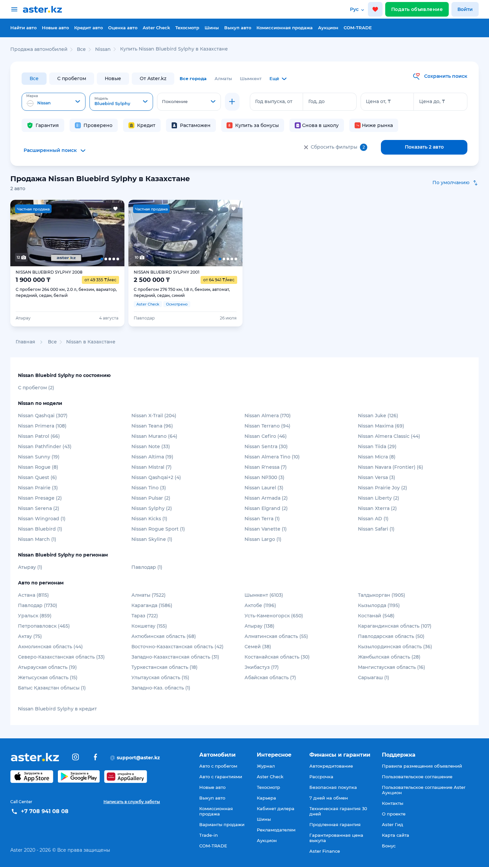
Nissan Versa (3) (376, 477)
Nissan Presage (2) (40, 498)
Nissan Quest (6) (37, 477)
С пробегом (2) (36, 388)
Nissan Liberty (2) (378, 498)
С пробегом (71, 78)
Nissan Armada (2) (266, 498)
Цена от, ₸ (378, 101)
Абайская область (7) (270, 678)
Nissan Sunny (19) (39, 457)
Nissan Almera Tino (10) (272, 457)
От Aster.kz (153, 78)
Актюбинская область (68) (163, 636)
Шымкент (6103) (263, 595)
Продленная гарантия (335, 824)
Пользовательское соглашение (417, 776)
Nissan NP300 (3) (264, 477)
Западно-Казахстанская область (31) (175, 657)
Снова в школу (320, 125)
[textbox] (54, 102)
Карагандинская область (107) (394, 626)
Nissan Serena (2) (38, 508)
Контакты (392, 803)
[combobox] (53, 102)
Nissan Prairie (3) (38, 488)
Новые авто (55, 27)
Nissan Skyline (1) (151, 539)
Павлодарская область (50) (391, 636)
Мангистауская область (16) (391, 667)
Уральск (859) (35, 616)
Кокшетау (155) (149, 626)
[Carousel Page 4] (90, 233)
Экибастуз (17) (261, 667)
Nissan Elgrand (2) (266, 508)
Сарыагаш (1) (373, 678)
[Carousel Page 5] (112, 233)
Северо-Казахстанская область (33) (61, 657)
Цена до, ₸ (432, 101)
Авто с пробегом (218, 766)
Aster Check (156, 27)
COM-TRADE (358, 27)
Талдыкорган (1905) (381, 595)
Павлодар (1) (146, 567)
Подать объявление (417, 9)
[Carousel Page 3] (67, 233)
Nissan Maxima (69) (381, 426)
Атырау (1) (30, 567)
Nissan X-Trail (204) (153, 416)
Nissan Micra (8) (377, 457)
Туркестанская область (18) (164, 667)
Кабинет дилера (275, 808)
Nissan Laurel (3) (263, 488)
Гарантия (47, 125)
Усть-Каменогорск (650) (273, 616)
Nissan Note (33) (150, 446)
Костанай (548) (376, 616)
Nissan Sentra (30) (266, 446)
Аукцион (328, 27)
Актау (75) (30, 636)
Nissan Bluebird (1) (40, 529)
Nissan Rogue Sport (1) (158, 529)
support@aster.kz (135, 757)
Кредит (146, 125)
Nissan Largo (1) (262, 539)
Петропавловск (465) (44, 626)
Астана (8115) (33, 595)
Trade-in (208, 835)
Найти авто (23, 27)
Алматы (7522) (148, 595)
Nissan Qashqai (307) (43, 416)
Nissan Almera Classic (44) (389, 436)
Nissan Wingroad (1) (42, 519)
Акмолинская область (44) (50, 647)
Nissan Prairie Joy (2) (382, 488)
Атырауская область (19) (47, 667)
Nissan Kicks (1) (149, 519)
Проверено (97, 125)
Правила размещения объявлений (422, 766)
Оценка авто (122, 27)
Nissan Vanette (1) (265, 529)
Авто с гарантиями (220, 776)
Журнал (266, 766)
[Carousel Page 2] (44, 233)
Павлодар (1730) (37, 605)
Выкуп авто (237, 27)
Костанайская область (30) (277, 657)
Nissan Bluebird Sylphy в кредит (57, 709)
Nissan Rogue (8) (38, 467)
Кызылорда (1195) (379, 605)
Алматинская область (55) (276, 636)
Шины (212, 27)
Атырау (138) (259, 626)
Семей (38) (257, 647)
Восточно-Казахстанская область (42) (177, 647)
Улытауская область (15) (160, 678)
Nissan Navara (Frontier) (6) (390, 467)
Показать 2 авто (424, 147)
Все (34, 78)
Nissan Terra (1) (262, 519)
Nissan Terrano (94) (267, 426)
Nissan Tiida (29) (377, 446)
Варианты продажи (221, 824)
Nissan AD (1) (373, 519)
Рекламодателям (276, 829)
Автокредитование (331, 766)
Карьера (266, 798)
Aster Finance (324, 851)
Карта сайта (395, 835)
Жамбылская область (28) (389, 657)
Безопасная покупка (333, 787)
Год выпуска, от (273, 101)
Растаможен (195, 125)
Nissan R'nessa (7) (265, 467)
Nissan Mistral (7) (151, 467)
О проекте (394, 813)
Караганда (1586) (151, 605)
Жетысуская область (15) (48, 678)
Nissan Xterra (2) (377, 508)
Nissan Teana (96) (152, 426)
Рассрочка (321, 776)
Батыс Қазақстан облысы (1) (52, 688)
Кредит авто (88, 27)
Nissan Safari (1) (376, 529)
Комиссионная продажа (284, 27)
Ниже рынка (377, 125)
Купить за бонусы (257, 125)
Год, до (316, 101)
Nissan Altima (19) (152, 457)
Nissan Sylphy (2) (151, 508)
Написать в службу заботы (131, 801)
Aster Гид (392, 824)
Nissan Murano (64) (154, 436)
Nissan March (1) (37, 539)
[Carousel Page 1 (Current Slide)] (21, 233)
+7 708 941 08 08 (45, 811)
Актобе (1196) (260, 605)
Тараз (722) (144, 616)
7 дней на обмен (328, 798)
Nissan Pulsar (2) (150, 498)
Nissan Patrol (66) (39, 436)
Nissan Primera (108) (42, 426)
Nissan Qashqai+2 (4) (156, 477)
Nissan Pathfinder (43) (45, 446)
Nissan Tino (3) (148, 488)
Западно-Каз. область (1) (160, 688)
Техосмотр (187, 27)
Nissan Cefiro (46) (265, 436)
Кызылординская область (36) (395, 647)
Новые (113, 78)
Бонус (389, 845)
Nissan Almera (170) (267, 416)
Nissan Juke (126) (378, 416)
